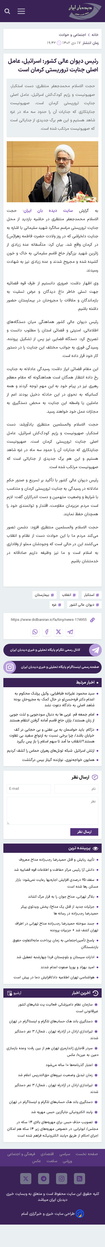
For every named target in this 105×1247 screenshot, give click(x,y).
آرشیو (17, 993)
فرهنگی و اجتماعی (21, 1154)
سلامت (52, 1161)
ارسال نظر (84, 832)
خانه (95, 35)
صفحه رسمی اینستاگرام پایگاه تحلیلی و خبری (60, 667)
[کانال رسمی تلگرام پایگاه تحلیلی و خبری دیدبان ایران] (95, 650)
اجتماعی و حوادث (72, 35)
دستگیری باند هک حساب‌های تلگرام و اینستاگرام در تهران (51, 1021)
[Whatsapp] (35, 632)
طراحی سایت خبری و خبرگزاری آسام (47, 1214)
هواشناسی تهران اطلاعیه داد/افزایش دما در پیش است (54, 977)
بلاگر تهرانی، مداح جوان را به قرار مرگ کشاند (61, 896)
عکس (37, 1161)
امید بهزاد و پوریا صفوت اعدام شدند (68, 967)
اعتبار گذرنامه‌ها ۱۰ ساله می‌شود (69, 1065)
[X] (58, 632)
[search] (7, 11)
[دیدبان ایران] (84, 11)
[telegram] (43, 1178)
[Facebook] (47, 632)
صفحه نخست (87, 1154)
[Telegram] (70, 632)
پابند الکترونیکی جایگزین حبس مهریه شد (62, 1112)
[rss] (79, 1178)
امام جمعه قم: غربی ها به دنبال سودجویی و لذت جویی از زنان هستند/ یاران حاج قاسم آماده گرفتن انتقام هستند (52, 717)
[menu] (21, 11)
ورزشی (68, 1161)
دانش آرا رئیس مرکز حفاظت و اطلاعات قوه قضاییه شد (54, 869)
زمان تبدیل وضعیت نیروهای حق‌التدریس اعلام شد (55, 1075)
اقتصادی (48, 1154)
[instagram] (61, 1178)
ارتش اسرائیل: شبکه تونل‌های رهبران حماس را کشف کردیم (50, 751)
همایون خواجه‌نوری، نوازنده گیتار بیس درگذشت (58, 760)
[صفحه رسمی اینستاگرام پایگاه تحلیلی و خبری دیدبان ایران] (9, 667)
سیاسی (65, 1154)
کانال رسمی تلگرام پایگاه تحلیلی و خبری (45, 650)
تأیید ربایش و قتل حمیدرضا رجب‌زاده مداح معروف (57, 859)
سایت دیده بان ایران (48, 211)
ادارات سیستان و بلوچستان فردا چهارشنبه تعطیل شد (56, 957)
